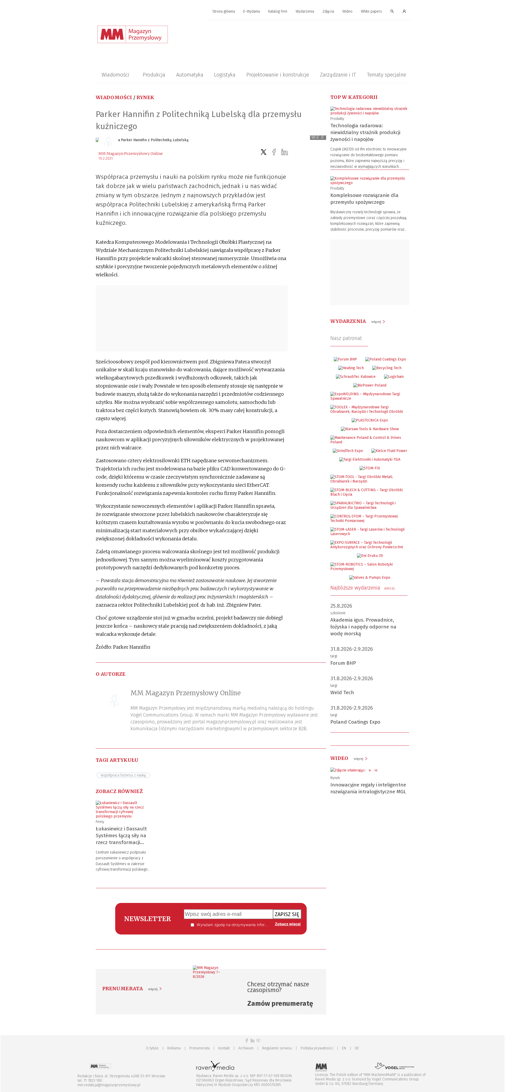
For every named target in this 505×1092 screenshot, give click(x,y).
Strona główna (223, 11)
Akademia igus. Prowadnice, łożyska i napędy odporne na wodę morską (363, 627)
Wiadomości (115, 75)
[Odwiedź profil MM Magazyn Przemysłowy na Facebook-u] (247, 1040)
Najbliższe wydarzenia (362, 588)
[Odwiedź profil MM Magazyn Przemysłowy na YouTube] (258, 1040)
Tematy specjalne (386, 75)
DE (357, 1048)
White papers (371, 11)
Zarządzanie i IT (338, 75)
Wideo (347, 11)
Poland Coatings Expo (355, 722)
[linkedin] (284, 152)
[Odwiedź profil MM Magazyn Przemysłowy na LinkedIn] (252, 1040)
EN (344, 1048)
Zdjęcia (328, 11)
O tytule (152, 1048)
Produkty (337, 118)
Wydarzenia (305, 11)
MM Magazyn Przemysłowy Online (130, 153)
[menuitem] (223, 11)
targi (333, 656)
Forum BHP (343, 663)
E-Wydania (251, 11)
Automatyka (189, 75)
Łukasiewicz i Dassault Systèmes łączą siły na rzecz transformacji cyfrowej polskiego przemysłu (121, 842)
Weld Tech (342, 692)
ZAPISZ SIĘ (287, 914)
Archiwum (246, 1048)
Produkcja (154, 75)
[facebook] (274, 152)
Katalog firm (277, 11)
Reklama (174, 1048)
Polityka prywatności (317, 1048)
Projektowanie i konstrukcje (277, 75)
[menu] (252, 11)
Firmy (100, 822)
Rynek (145, 97)
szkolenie (338, 613)
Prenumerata (199, 1048)
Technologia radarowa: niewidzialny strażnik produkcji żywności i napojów (365, 132)
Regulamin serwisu (277, 1048)
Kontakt (224, 1048)
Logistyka (224, 75)
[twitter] (263, 152)
